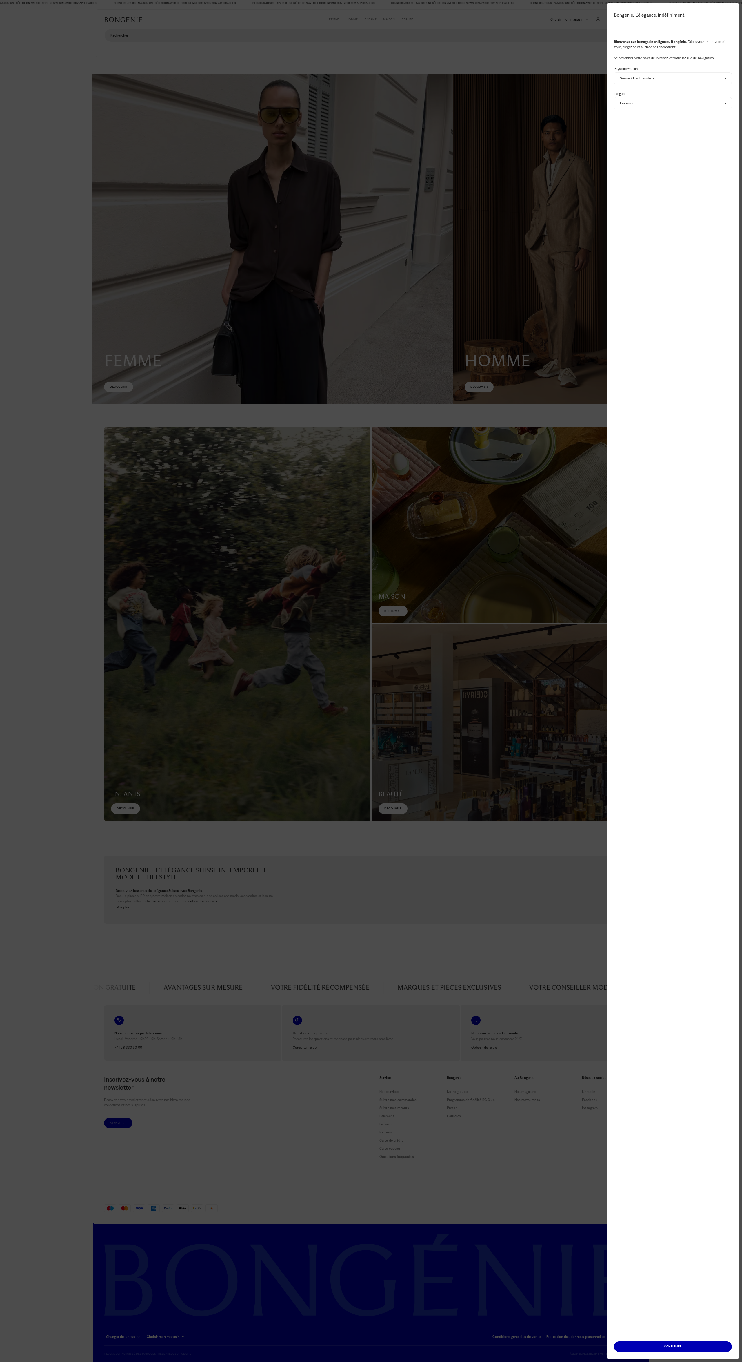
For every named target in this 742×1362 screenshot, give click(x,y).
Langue (619, 93)
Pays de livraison (626, 68)
